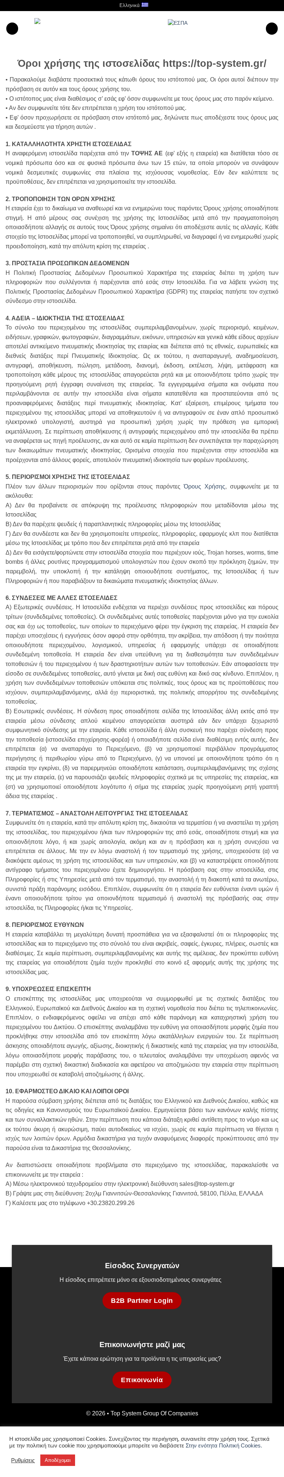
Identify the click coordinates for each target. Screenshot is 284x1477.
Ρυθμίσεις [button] (23, 1460)
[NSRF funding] (214, 28)
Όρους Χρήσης (204, 486)
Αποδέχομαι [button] (58, 1460)
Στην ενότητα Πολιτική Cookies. (224, 1446)
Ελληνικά (129, 5)
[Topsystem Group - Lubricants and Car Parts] (93, 28)
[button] (162, 5)
